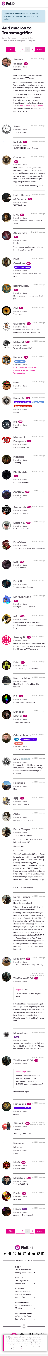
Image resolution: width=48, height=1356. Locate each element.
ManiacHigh (20, 1033)
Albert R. (19, 1123)
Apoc (16, 814)
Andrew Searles (18, 61)
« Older (11, 49)
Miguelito (19, 959)
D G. (16, 215)
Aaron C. (19, 492)
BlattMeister (20, 472)
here (22, 1349)
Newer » (39, 49)
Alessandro (20, 233)
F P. (15, 696)
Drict (16, 662)
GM (15, 308)
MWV (17, 1162)
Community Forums (9, 38)
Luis (16, 562)
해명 (16, 798)
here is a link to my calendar (31, 105)
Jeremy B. (19, 637)
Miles (17, 759)
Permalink (17, 67)
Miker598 (19, 1178)
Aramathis (20, 507)
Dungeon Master (18, 714)
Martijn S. (19, 523)
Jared (16, 126)
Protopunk (20, 1104)
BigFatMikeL (21, 286)
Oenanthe (19, 157)
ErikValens (19, 542)
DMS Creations (19, 261)
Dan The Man (21, 678)
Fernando (19, 783)
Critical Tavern (22, 735)
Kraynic (18, 357)
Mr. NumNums (22, 597)
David (17, 1193)
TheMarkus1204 (23, 978)
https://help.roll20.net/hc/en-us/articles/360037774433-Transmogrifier (25, 370)
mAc (16, 616)
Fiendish (18, 457)
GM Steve (19, 324)
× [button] (45, 1337)
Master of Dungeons (19, 439)
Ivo (15, 422)
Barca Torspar (21, 829)
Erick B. (17, 581)
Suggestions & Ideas (26, 38)
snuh (16, 382)
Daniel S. (19, 398)
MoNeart (19, 342)
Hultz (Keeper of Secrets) (21, 197)
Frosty (17, 1209)
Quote (24, 67)
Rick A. (18, 142)
